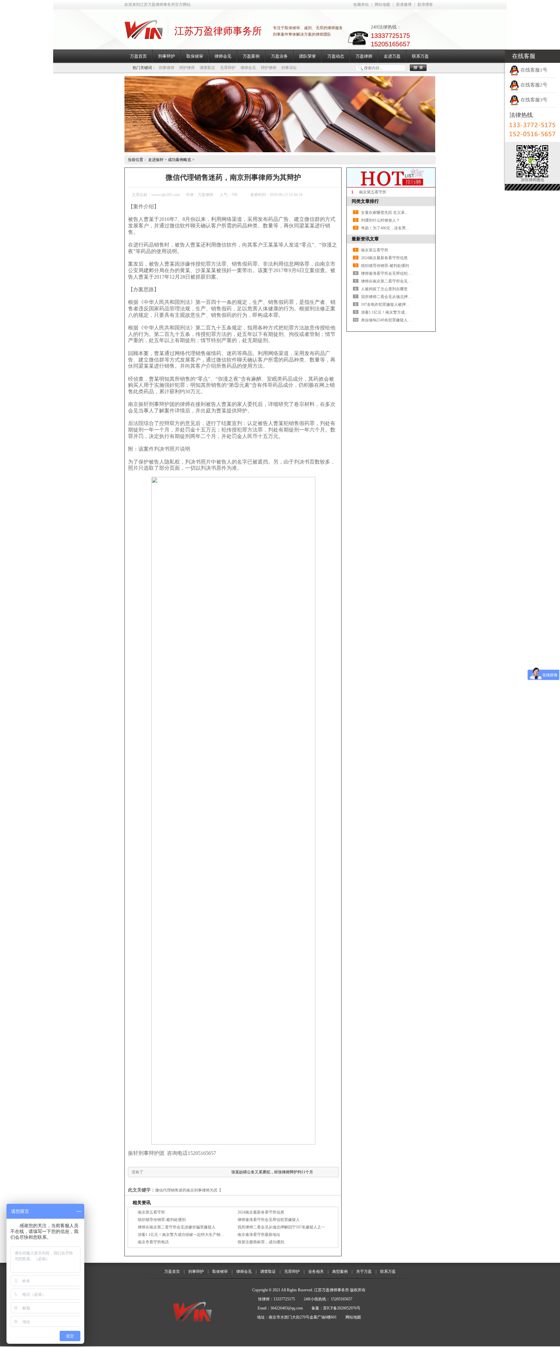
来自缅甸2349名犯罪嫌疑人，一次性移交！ (398, 320)
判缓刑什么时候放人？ (380, 220)
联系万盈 (420, 56)
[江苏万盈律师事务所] (143, 35)
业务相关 (316, 1271)
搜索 (418, 67)
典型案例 (340, 1271)
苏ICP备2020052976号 (341, 1308)
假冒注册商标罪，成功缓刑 (261, 1242)
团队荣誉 (307, 56)
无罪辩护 (228, 67)
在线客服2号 (533, 84)
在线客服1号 (533, 70)
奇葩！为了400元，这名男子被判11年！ (395, 228)
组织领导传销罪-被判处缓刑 (162, 1219)
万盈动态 (335, 56)
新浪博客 (425, 4)
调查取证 (207, 67)
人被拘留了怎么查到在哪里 (384, 289)
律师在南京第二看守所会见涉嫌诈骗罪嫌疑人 (177, 1227)
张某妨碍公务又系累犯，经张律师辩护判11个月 (272, 1172)
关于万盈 (364, 1271)
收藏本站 (361, 4)
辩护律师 (187, 67)
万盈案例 (251, 56)
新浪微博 (404, 4)
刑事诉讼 (289, 67)
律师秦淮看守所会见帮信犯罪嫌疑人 (269, 1219)
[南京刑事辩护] (279, 151)
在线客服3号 (533, 99)
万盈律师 (364, 56)
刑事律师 (166, 67)
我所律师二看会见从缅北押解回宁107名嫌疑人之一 (281, 1227)
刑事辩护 (166, 56)
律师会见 (223, 56)
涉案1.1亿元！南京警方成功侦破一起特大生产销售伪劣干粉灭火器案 (196, 1234)
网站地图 (382, 4)
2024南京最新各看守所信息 (261, 1212)
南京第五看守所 (151, 1212)
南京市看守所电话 (153, 1242)
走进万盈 (392, 56)
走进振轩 (156, 159)
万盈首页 (138, 56)
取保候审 (194, 56)
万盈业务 (279, 56)
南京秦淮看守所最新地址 (259, 1234)
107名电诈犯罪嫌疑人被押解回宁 (389, 304)
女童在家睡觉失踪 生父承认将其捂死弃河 (396, 212)
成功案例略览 (179, 159)
